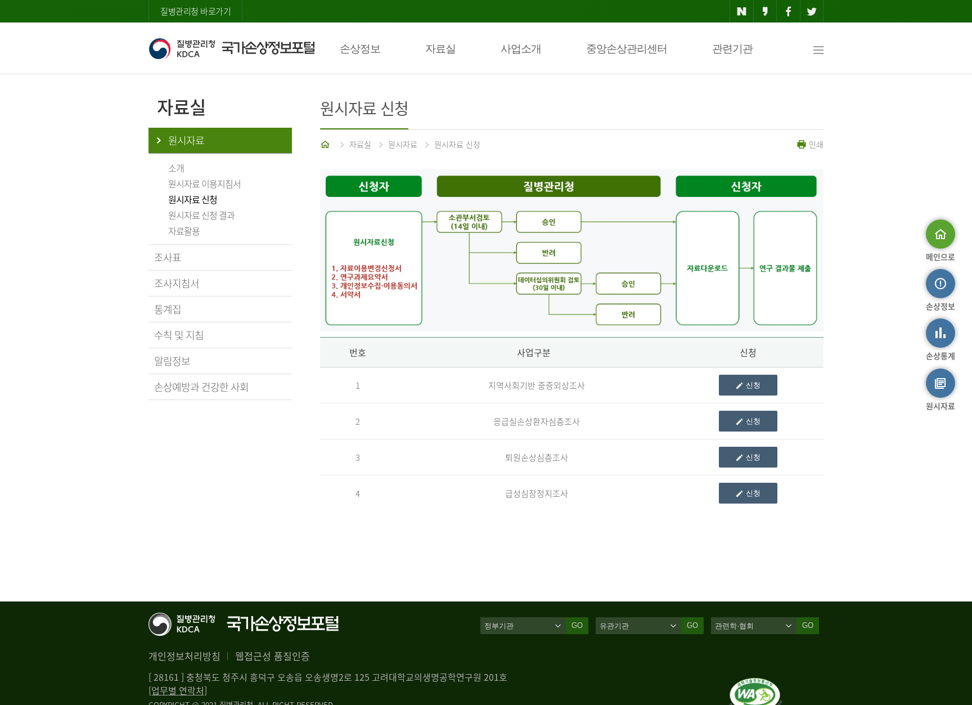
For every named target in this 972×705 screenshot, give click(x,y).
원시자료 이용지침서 (204, 183)
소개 (176, 167)
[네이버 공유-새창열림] (741, 11)
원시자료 (186, 140)
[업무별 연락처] (177, 690)
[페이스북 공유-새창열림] (788, 11)
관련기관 (732, 49)
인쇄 (815, 144)
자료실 (440, 49)
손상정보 (360, 49)
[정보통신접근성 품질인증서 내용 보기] (755, 684)
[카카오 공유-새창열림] (765, 11)
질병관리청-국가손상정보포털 (231, 48)
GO (577, 625)
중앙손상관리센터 (626, 49)
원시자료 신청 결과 (201, 215)
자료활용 (184, 230)
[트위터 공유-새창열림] (812, 11)
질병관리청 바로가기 (195, 11)
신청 (753, 385)
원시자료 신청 (192, 199)
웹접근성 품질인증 (272, 656)
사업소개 (521, 49)
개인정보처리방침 (184, 656)
